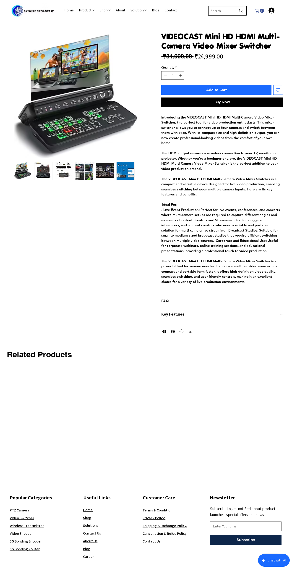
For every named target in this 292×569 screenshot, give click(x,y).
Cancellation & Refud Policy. (165, 533)
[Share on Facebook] (164, 331)
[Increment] (181, 75)
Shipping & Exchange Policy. (165, 525)
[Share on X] (190, 331)
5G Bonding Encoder (26, 541)
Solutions (90, 525)
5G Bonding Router (25, 548)
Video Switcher (22, 517)
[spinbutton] (173, 75)
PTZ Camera (19, 510)
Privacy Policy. (154, 517)
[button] (260, 11)
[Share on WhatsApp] (181, 331)
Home (88, 509)
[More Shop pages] (109, 10)
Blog (86, 548)
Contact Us (92, 533)
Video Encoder (21, 533)
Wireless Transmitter (27, 525)
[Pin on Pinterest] (173, 331)
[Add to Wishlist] (278, 90)
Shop (87, 517)
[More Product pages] (93, 10)
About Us (90, 540)
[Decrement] (165, 75)
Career (88, 556)
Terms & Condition (157, 510)
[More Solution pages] (145, 10)
